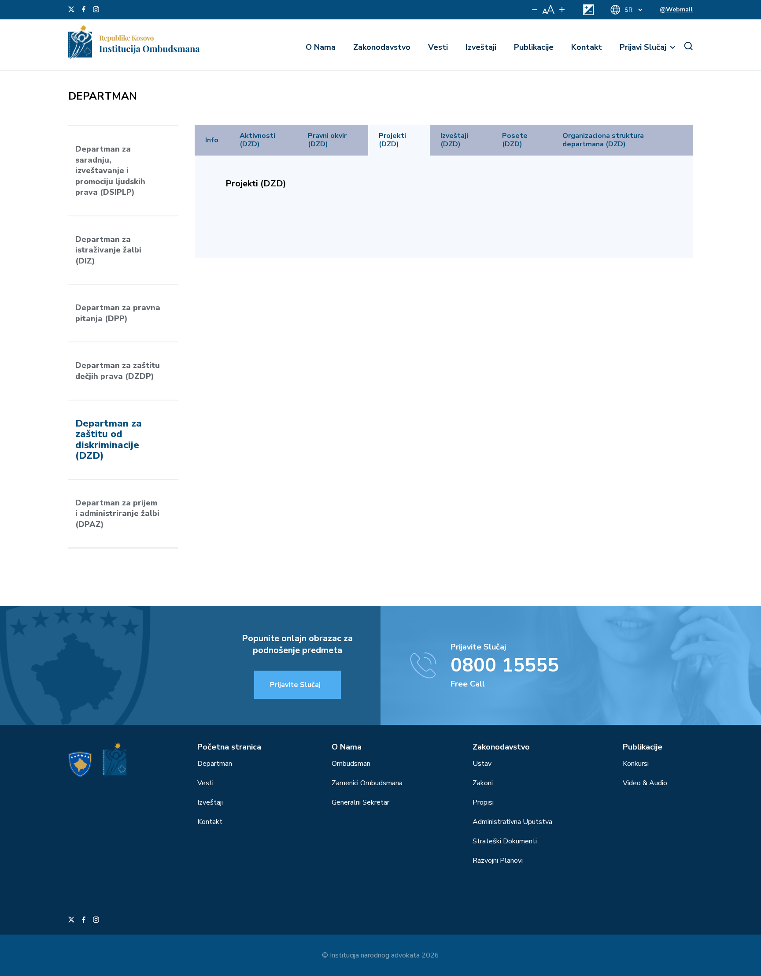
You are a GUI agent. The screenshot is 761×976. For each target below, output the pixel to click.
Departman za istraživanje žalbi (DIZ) (108, 250)
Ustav (482, 763)
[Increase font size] (562, 9)
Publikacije (534, 47)
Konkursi (636, 763)
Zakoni (483, 783)
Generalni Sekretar (360, 802)
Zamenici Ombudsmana (367, 783)
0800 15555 (505, 665)
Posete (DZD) (515, 140)
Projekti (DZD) (392, 140)
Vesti (438, 47)
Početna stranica (229, 747)
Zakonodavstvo (381, 47)
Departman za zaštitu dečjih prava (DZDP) (117, 371)
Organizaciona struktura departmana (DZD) (603, 140)
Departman (214, 763)
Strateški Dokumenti (505, 841)
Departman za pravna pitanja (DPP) (117, 313)
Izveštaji (480, 47)
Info (211, 140)
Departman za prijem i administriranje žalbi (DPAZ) (117, 513)
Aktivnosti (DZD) (257, 140)
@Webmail (676, 9)
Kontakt (586, 47)
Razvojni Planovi (498, 860)
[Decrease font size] (534, 9)
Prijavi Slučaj (643, 47)
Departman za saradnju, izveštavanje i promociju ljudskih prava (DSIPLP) (110, 170)
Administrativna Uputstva (512, 822)
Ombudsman (351, 763)
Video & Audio (645, 783)
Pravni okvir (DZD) (327, 140)
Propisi (483, 802)
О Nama (321, 47)
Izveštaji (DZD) (454, 140)
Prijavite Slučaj (295, 685)
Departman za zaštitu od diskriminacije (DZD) (108, 440)
